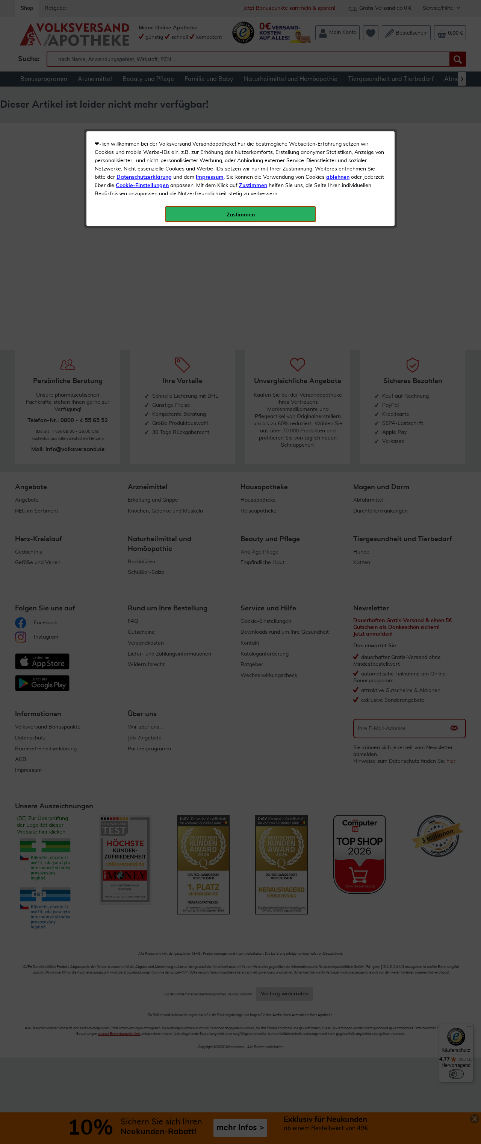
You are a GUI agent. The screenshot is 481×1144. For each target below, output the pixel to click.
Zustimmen (253, 185)
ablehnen (337, 177)
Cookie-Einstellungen (142, 185)
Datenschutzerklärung (144, 177)
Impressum (210, 177)
